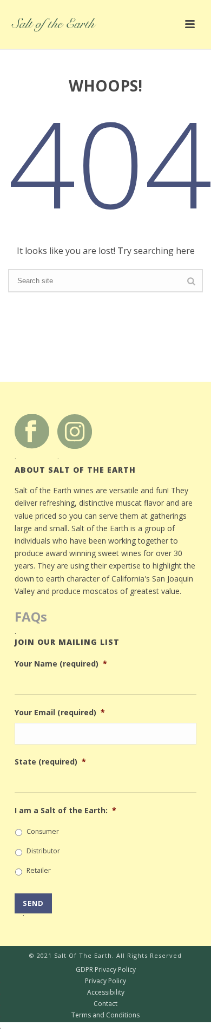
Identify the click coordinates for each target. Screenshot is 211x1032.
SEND (33, 905)
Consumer (43, 831)
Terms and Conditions (70, 1015)
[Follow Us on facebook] (32, 431)
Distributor (43, 850)
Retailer (39, 870)
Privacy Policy (63, 981)
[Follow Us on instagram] (74, 431)
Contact (58, 1004)
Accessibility (62, 992)
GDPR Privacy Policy (68, 969)
